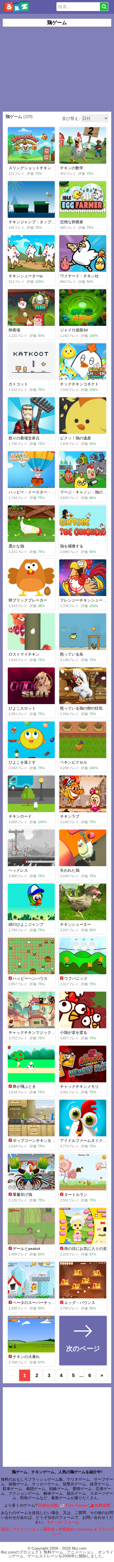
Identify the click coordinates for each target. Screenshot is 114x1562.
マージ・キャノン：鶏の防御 (85, 492)
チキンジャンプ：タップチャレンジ (40, 222)
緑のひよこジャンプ (26, 924)
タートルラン (75, 1194)
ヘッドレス (18, 870)
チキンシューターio (26, 276)
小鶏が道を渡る (73, 1032)
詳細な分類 (48, 1505)
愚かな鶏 (16, 546)
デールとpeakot (26, 1248)
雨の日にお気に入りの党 (85, 1248)
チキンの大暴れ (26, 1356)
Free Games (76, 1505)
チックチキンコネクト (79, 384)
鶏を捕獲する (71, 546)
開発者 (49, 1529)
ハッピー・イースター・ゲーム (36, 492)
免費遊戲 (102, 1505)
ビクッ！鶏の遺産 (75, 438)
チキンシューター (75, 924)
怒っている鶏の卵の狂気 (81, 708)
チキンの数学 (71, 168)
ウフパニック (75, 978)
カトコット (18, 384)
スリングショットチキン (30, 168)
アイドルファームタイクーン (85, 1140)
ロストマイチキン (24, 654)
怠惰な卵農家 (71, 222)
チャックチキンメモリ (79, 1086)
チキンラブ (69, 816)
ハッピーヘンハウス (30, 978)
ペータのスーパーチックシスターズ (44, 1302)
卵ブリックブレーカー (28, 600)
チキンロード (20, 816)
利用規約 (66, 1529)
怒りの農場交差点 (24, 438)
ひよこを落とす (22, 762)
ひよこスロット (22, 708)
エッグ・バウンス (79, 1302)
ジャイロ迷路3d (74, 330)
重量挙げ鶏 (22, 1194)
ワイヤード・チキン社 (79, 276)
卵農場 (14, 330)
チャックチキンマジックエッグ (36, 1032)
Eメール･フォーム (63, 1522)
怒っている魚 (71, 654)
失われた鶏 (69, 870)
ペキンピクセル (73, 762)
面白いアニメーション (20, 1529)
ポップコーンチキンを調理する (40, 1140)
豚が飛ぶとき (24, 1086)
